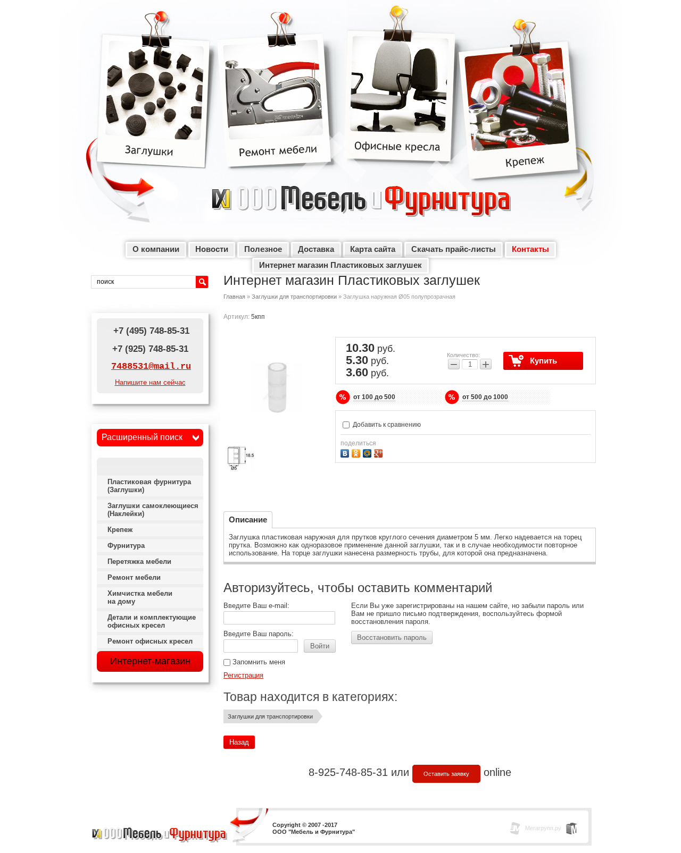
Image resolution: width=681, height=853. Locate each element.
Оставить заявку (446, 774)
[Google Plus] (379, 452)
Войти (319, 646)
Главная (234, 296)
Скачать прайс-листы (453, 249)
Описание (248, 519)
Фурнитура (126, 546)
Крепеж (520, 111)
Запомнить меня (257, 662)
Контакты (530, 249)
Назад (239, 742)
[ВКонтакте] (346, 452)
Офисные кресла (401, 101)
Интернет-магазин (150, 661)
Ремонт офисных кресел (150, 641)
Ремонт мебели (275, 101)
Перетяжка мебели (139, 561)
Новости (211, 249)
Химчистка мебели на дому (139, 597)
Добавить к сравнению (386, 424)
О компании (155, 249)
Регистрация (243, 675)
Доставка (316, 249)
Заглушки (154, 101)
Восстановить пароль (392, 637)
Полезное (263, 249)
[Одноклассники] (357, 452)
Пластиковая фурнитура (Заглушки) (149, 486)
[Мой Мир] (368, 452)
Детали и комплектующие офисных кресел (151, 621)
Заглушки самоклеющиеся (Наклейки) (152, 510)
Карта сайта (372, 249)
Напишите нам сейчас (150, 382)
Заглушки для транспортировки (294, 296)
